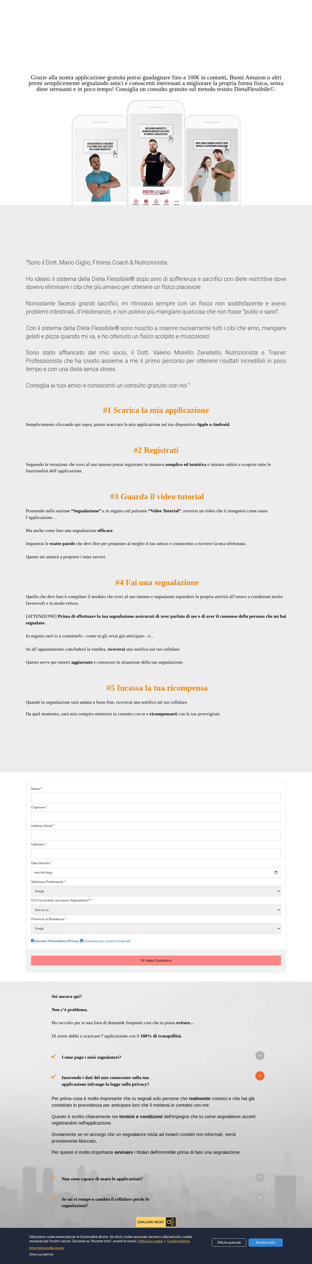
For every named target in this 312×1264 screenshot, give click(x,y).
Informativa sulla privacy (46, 1248)
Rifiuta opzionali (229, 1242)
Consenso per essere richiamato (107, 941)
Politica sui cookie (150, 1241)
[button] (259, 1055)
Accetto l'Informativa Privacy (57, 941)
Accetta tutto (265, 1242)
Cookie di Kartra (178, 1241)
